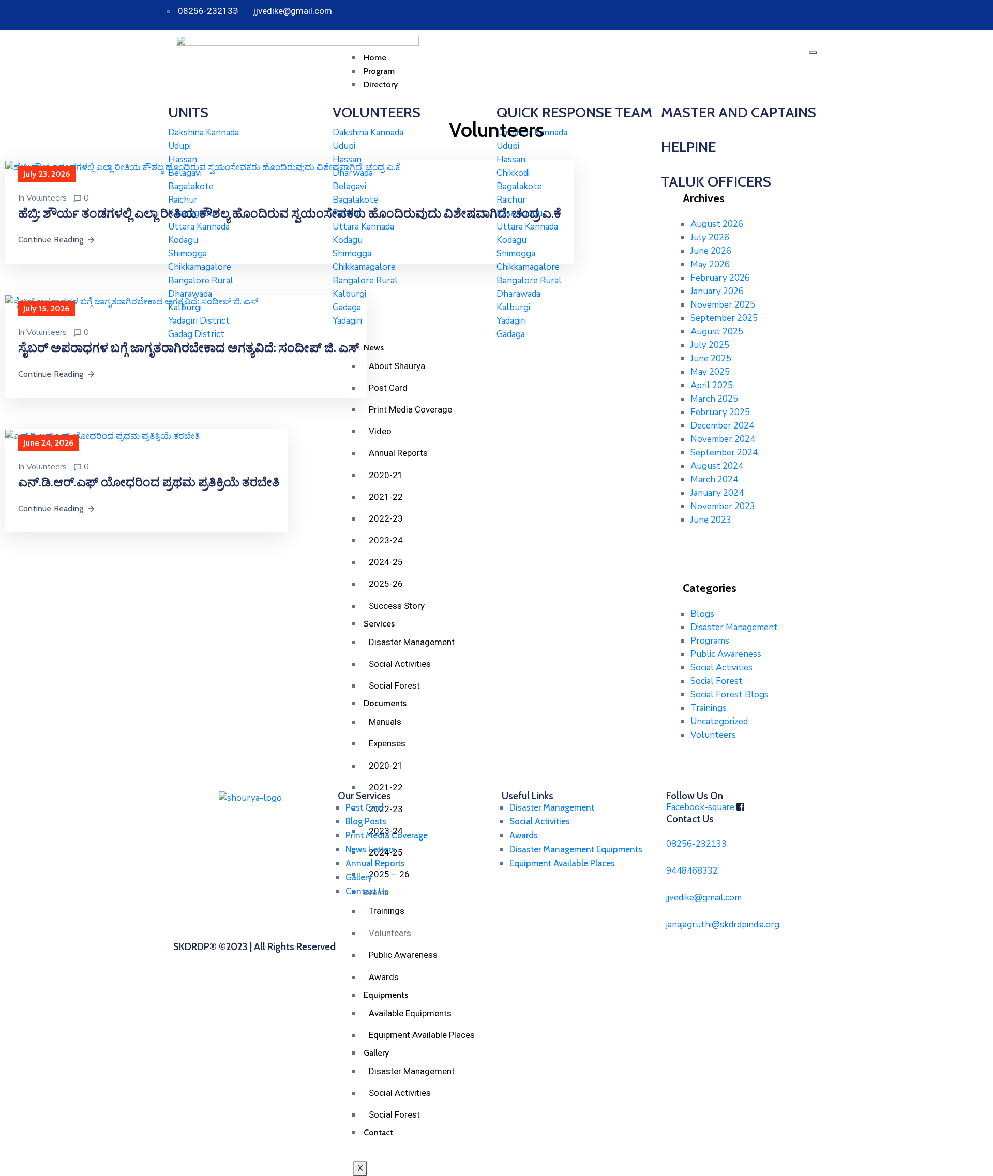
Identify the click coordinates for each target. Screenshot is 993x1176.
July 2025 (709, 345)
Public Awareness (725, 654)
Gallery (358, 877)
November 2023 (722, 506)
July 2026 (709, 237)
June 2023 (710, 520)
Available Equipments (410, 1013)
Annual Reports (375, 863)
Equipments (386, 995)
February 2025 (720, 412)
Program (379, 71)
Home (375, 58)
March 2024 (714, 479)
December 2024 (722, 426)
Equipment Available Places (422, 1035)
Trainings (708, 708)
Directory (381, 84)
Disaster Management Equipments (575, 849)
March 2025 (714, 399)
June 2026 (710, 251)
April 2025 (711, 385)
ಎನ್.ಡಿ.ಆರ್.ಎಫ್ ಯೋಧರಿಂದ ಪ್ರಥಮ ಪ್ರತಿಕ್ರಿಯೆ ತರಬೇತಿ (149, 482)
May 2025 (710, 372)
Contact (378, 1132)
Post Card (364, 807)
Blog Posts (365, 821)
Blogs (702, 614)
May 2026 (710, 264)
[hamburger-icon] (813, 52)
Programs (709, 641)
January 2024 (717, 493)
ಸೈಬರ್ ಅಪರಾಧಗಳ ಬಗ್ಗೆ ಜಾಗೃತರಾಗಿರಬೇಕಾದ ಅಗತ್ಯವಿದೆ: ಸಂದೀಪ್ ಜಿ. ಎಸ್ (188, 347)
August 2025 (716, 332)
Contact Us (367, 891)
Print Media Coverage (386, 835)
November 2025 (722, 305)
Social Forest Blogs (729, 694)
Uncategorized (719, 721)
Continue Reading (50, 240)
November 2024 (722, 439)
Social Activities (400, 1093)
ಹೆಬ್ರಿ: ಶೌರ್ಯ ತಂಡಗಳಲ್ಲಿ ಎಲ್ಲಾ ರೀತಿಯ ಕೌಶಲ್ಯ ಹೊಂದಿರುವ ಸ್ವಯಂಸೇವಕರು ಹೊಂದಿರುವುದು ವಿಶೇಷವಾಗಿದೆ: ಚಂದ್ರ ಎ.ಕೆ (292, 213)
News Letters (370, 849)
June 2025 (710, 358)
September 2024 (724, 453)
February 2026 (720, 278)
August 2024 (716, 466)
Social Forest (394, 1114)
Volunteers (46, 198)
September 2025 (724, 318)
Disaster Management (412, 1071)
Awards (384, 977)
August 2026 (716, 224)
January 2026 (717, 291)
